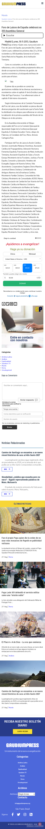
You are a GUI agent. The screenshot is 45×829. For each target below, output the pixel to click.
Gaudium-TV (6, 363)
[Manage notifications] (40, 824)
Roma (4, 368)
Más (5, 469)
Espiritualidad (6, 361)
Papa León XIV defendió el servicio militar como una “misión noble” (20, 594)
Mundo (5, 15)
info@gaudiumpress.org (22, 803)
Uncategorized (7, 370)
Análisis (4, 359)
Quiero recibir (22, 731)
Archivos (13, 794)
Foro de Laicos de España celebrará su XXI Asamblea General (22, 29)
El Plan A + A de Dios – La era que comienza (21, 642)
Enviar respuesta (27, 400)
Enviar (9, 427)
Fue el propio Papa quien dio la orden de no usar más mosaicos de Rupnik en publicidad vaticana (22, 541)
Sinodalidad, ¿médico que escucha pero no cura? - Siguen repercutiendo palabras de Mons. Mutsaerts (21, 479)
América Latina (7, 357)
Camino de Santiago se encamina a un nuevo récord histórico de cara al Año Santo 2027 (22, 453)
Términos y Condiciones (35, 826)
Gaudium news (6, 19)
